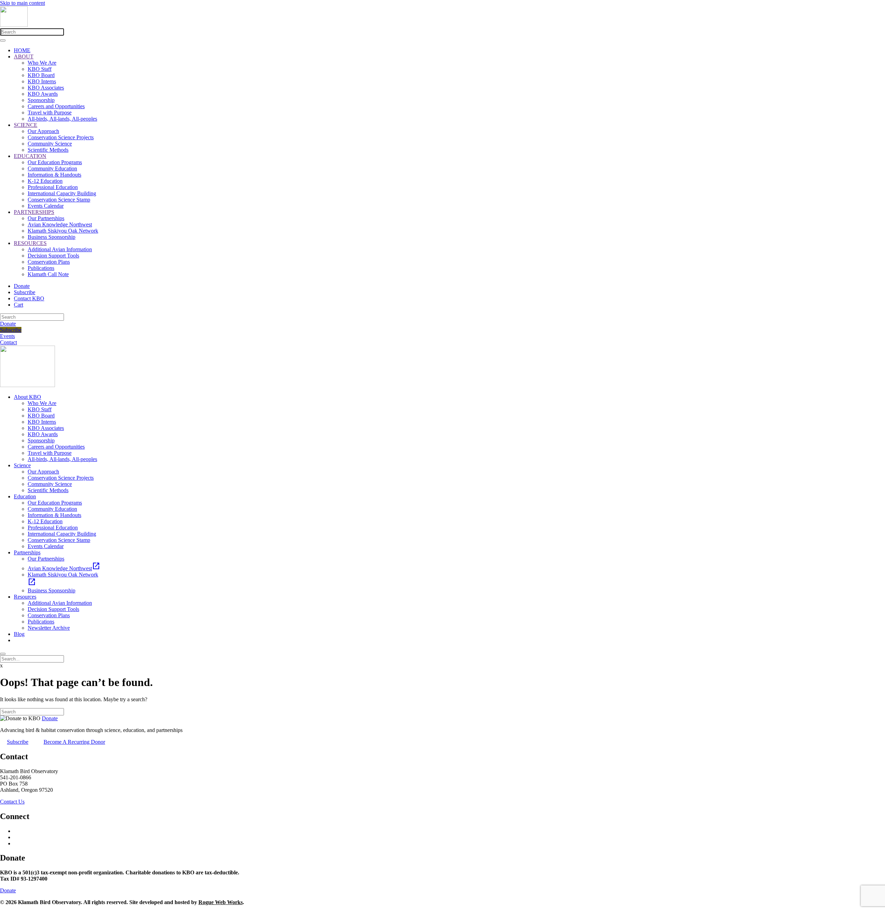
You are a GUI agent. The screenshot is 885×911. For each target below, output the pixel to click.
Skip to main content (22, 3)
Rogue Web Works (220, 902)
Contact (8, 342)
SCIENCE (25, 125)
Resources (25, 597)
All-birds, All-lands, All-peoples (62, 119)
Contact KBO (29, 298)
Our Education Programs (55, 162)
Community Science (50, 144)
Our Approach (43, 131)
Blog (19, 634)
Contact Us (12, 802)
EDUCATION (30, 156)
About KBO (27, 397)
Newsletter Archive (49, 628)
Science (22, 465)
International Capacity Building (62, 193)
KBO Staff (40, 69)
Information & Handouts (54, 175)
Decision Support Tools (53, 256)
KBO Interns (42, 81)
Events (7, 336)
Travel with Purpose (50, 112)
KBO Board (41, 75)
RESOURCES (30, 243)
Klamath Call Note (48, 274)
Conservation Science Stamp (59, 200)
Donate (22, 286)
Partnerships (27, 552)
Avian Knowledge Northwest (60, 224)
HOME (22, 50)
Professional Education (53, 187)
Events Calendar (46, 206)
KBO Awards (43, 94)
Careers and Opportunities (56, 106)
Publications (41, 268)
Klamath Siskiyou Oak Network (63, 231)
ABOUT (24, 56)
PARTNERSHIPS (34, 212)
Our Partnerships (46, 218)
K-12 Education (45, 181)
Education (25, 496)
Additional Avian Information (60, 249)
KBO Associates (46, 88)
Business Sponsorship (51, 237)
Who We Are (42, 63)
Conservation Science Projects (61, 137)
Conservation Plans (49, 262)
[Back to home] (14, 25)
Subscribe (24, 292)
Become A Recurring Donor (74, 742)
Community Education (52, 168)
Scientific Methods (48, 150)
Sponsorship (41, 100)
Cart (18, 305)
